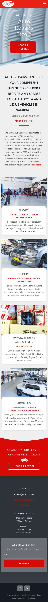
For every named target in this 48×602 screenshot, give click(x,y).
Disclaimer (32, 598)
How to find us (24, 505)
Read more (36, 164)
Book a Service (24, 47)
